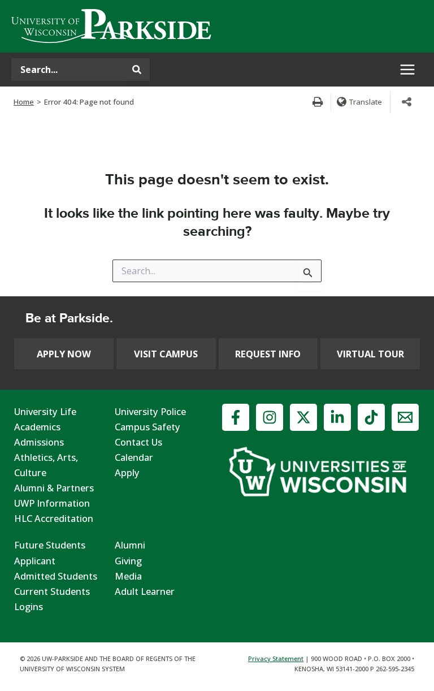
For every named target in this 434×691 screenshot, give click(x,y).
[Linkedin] (337, 417)
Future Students (49, 544)
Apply (127, 472)
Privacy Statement (275, 658)
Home (24, 102)
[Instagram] (269, 417)
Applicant (34, 560)
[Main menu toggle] (407, 69)
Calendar (134, 457)
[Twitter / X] (303, 417)
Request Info (268, 353)
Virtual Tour (370, 353)
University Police (150, 411)
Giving (128, 560)
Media (128, 575)
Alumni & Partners (54, 487)
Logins (28, 606)
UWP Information (52, 502)
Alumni (130, 544)
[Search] (137, 69)
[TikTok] (371, 417)
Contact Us (138, 441)
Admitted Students (55, 575)
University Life (45, 411)
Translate (365, 102)
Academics (37, 426)
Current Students (52, 591)
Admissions (39, 441)
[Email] (405, 417)
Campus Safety (147, 426)
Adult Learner (145, 591)
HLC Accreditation (53, 518)
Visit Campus (166, 353)
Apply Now (64, 353)
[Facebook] (235, 417)
